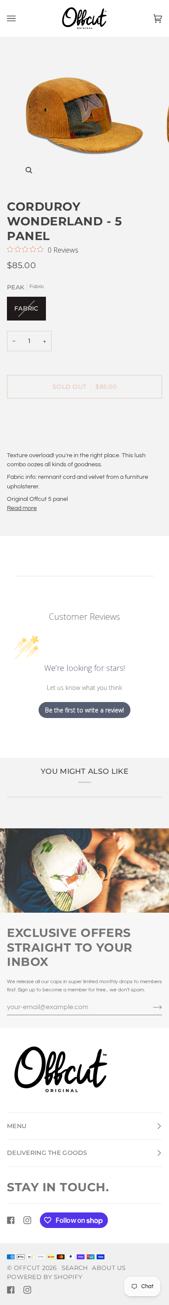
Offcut (27, 1268)
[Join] (150, 1007)
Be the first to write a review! (84, 710)
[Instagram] (27, 1220)
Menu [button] (16, 1126)
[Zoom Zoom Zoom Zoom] (84, 115)
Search (75, 1268)
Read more (22, 508)
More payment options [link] (37, 439)
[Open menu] (20, 18)
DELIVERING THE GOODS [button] (47, 1153)
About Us (109, 1268)
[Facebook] (11, 1220)
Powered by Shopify (44, 1277)
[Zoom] (28, 170)
